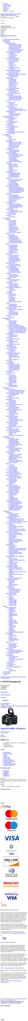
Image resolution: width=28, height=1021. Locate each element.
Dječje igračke (9, 665)
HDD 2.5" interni (13, 164)
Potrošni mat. (6, 436)
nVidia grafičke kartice (14, 151)
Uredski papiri (12, 535)
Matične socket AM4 (14, 146)
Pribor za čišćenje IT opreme (12, 472)
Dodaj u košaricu (4, 732)
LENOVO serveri (13, 104)
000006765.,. (6, 774)
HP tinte (11, 484)
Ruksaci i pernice (13, 545)
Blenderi (11, 612)
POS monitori (12, 297)
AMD (10, 137)
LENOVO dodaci (13, 54)
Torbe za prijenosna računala (12, 58)
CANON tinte (12, 481)
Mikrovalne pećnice (13, 623)
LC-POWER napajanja (14, 198)
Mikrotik (11, 342)
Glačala (11, 617)
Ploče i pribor (12, 588)
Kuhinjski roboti (13, 621)
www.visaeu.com (10, 968)
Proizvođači (6, 8)
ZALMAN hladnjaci (14, 160)
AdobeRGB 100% (5, 705)
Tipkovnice (8, 254)
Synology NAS (12, 350)
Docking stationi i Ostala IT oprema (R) (15, 131)
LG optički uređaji (13, 210)
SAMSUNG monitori (14, 229)
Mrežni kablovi (12, 458)
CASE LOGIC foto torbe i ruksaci (17, 390)
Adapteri (11, 453)
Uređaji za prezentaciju (14, 590)
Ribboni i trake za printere (12, 475)
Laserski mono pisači (14, 237)
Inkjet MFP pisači (13, 236)
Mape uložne (12, 581)
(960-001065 (6, 770)
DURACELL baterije (14, 439)
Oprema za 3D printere (11, 470)
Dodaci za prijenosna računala (13, 52)
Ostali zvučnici (12, 277)
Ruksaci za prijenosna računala (13, 70)
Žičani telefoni (12, 400)
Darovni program (13, 558)
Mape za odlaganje (13, 584)
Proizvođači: (3, 697)
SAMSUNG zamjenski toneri (16, 507)
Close (2, 735)
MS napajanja (12, 200)
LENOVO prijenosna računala (16, 49)
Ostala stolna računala (14, 88)
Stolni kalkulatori (13, 515)
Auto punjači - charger (14, 428)
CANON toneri (12, 494)
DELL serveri (12, 102)
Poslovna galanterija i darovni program (15, 556)
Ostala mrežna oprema (14, 344)
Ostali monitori (12, 230)
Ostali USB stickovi (13, 207)
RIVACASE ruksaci (13, 72)
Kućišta (8, 178)
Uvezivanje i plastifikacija (15, 589)
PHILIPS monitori (13, 228)
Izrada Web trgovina (17, 980)
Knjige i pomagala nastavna (15, 552)
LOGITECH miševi (13, 250)
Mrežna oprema (7, 318)
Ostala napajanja (13, 201)
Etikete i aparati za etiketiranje (16, 540)
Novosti (5, 7)
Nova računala (6, 41)
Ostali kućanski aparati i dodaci (16, 632)
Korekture (11, 572)
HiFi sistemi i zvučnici (14, 407)
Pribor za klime (12, 647)
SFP (10, 358)
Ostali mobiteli (12, 412)
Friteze (10, 616)
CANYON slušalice (13, 268)
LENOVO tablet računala (15, 95)
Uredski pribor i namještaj (12, 566)
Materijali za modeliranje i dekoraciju (17, 549)
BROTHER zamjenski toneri (15, 502)
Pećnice (11, 637)
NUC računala (12, 86)
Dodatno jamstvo (13, 57)
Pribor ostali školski (13, 551)
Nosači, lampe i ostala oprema (16, 419)
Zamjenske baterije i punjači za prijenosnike (16, 74)
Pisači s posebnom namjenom (16, 242)
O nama (5, 754)
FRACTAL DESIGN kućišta (15, 179)
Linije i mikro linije (13, 408)
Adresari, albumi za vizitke (15, 567)
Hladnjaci (11, 634)
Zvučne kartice (12, 214)
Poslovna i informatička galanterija (17, 560)
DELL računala (12, 81)
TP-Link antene (12, 322)
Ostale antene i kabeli (14, 324)
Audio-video (6, 387)
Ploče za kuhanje (13, 638)
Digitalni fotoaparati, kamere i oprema (14, 392)
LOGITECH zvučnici (14, 275)
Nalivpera (11, 597)
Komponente (6, 134)
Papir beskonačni (13, 536)
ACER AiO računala (14, 90)
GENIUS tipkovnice (14, 256)
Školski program (10, 544)
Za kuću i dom (12, 670)
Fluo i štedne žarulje (13, 656)
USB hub (8, 315)
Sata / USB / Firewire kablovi (16, 461)
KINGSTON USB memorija (15, 205)
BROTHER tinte (13, 480)
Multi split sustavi (13, 643)
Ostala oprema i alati (13, 359)
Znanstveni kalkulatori (14, 516)
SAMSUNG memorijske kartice (16, 189)
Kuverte (11, 524)
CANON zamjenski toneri (15, 503)
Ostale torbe (12, 68)
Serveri (8, 101)
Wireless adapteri (13, 385)
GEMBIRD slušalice (14, 269)
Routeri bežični (9, 363)
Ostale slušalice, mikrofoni (15, 272)
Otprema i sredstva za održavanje (13, 522)
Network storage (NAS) (11, 347)
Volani (10, 291)
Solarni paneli (12, 664)
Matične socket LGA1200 (15, 143)
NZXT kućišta (12, 182)
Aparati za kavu (12, 611)
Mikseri (11, 624)
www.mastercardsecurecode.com (17, 933)
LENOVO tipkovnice (14, 257)
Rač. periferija (6, 218)
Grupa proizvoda (4, 692)
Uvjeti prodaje (6, 757)
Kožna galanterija (13, 565)
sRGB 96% (12, 705)
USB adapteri (9, 383)
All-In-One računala (10, 89)
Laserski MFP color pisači (15, 241)
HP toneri (11, 495)
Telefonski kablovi (13, 462)
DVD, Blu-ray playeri (14, 398)
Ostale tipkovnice (13, 261)
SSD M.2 (11, 169)
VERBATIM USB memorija (15, 206)
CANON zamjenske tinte (15, 486)
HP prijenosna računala (14, 48)
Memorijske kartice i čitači (12, 185)
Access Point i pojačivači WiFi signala (15, 326)
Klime (7, 642)
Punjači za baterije (13, 445)
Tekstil (10, 557)
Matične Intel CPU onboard (15, 142)
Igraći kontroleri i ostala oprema (13, 287)
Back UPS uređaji (13, 311)
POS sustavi (12, 300)
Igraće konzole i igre (11, 403)
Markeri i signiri (12, 599)
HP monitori (12, 225)
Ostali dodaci (12, 56)
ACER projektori (13, 417)
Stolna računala (9, 77)
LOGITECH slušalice (14, 270)
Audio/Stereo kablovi (14, 455)
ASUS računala (12, 80)
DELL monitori (12, 224)
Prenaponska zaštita (13, 314)
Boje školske (12, 547)
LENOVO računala (13, 83)
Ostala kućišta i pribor (14, 184)
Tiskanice (11, 543)
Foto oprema (12, 395)
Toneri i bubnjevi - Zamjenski (13, 500)
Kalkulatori (8, 512)
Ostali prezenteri (13, 281)
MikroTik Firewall (13, 335)
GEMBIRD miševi (13, 246)
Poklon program (13, 563)
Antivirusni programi (14, 115)
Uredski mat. (6, 511)
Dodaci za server (10, 106)
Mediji (7, 463)
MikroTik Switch (13, 377)
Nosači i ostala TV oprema (15, 426)
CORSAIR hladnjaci (14, 153)
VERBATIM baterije (14, 443)
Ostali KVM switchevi (14, 338)
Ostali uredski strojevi (11, 517)
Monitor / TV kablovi (14, 459)
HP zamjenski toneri (13, 504)
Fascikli (11, 583)
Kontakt (5, 10)
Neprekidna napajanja (11, 308)
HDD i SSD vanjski (13, 166)
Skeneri (8, 302)
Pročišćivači (12, 610)
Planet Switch (12, 378)
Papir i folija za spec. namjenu (16, 534)
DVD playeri (9, 396)
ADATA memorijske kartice (15, 187)
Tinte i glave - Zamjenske (12, 485)
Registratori (11, 580)
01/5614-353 (14, 13)
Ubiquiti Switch (12, 380)
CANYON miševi (13, 245)
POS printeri (12, 299)
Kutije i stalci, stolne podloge (15, 574)
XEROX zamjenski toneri (15, 508)
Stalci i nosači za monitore (15, 232)
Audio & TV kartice (11, 212)
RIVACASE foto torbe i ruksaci (16, 391)
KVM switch (9, 337)
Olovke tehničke (13, 601)
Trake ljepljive (12, 525)
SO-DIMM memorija (14, 175)
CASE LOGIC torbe (14, 59)
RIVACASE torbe (13, 61)
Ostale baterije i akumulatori (15, 444)
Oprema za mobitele (13, 413)
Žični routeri (12, 372)
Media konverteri (13, 355)
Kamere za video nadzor (14, 431)
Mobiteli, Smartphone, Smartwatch (14, 409)
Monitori (8, 219)
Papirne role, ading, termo (15, 539)
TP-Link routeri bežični (14, 368)
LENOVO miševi (13, 248)
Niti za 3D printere (13, 471)
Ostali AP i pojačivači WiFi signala (17, 332)
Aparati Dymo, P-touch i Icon (16, 520)
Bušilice (11, 570)
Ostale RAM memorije (14, 176)
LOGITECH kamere (14, 284)
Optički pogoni (9, 209)
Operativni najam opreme (9, 761)
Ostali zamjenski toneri (14, 509)
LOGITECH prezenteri (14, 279)
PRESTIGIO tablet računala (15, 97)
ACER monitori (12, 220)
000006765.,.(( (6, 775)
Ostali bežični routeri (14, 369)
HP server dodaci (13, 107)
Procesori (8, 135)
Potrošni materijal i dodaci (15, 301)
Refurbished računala (8, 116)
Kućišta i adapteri (13, 170)
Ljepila (10, 575)
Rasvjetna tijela (9, 655)
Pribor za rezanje (13, 527)
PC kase (11, 296)
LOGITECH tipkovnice (14, 259)
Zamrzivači (11, 641)
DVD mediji (12, 466)
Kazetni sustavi (12, 644)
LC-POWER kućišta (14, 180)
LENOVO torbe (13, 65)
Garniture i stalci (13, 605)
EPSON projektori (13, 418)
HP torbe (11, 63)
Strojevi (11, 653)
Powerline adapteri (13, 341)
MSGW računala (13, 85)
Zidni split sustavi (13, 646)
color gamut (17, 705)
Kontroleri (8, 215)
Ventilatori (11, 629)
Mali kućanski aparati (11, 607)
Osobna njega (12, 630)
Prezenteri (8, 278)
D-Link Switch (12, 376)
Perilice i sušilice (13, 635)
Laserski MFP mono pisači (15, 239)
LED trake (11, 660)
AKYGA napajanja (13, 194)
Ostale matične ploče (14, 147)
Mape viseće (12, 585)
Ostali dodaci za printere (14, 450)
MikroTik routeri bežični (14, 365)
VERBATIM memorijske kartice (16, 191)
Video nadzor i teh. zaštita (12, 430)
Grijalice (11, 619)
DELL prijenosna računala (15, 47)
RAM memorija (9, 171)
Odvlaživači (12, 608)
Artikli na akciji (6, 4)
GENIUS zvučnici (13, 274)
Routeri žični (9, 371)
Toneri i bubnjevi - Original (12, 491)
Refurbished (12, 119)
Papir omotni (12, 538)
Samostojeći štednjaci (14, 639)
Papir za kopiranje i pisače (15, 533)
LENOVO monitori (13, 227)
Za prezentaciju (9, 587)
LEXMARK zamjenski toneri (16, 506)
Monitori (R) (9, 124)
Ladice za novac (13, 295)
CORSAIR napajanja (14, 196)
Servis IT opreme (7, 762)
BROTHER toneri (13, 493)
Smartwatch (12, 414)
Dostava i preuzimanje (8, 760)
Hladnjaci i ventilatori (11, 152)
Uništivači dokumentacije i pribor (16, 518)
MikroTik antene (13, 320)
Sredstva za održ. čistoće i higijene (17, 529)
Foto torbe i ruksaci (10, 389)
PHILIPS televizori (13, 423)
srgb (21, 705)
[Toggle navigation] (1, 1)
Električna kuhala (13, 615)
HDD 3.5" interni (13, 165)
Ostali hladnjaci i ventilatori (15, 161)
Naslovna (5, 3)
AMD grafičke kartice (14, 149)
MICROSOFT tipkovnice (15, 260)
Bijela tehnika (9, 633)
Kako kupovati (6, 752)
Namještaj (11, 576)
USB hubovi (12, 317)
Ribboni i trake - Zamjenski (15, 477)
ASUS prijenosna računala (15, 45)
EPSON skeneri (12, 305)
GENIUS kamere (13, 283)
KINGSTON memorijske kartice (16, 188)
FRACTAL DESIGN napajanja (16, 197)
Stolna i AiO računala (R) (12, 121)
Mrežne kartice (9, 345)
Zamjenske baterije (13, 75)
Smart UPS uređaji (13, 313)
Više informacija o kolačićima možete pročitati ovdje (12, 1001)
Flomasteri (11, 598)
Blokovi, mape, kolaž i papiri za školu (17, 548)
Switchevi (8, 373)
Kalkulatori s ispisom (14, 513)
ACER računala (12, 79)
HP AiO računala (13, 92)
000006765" (6, 773)
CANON (5, 700)
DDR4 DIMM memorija (14, 174)
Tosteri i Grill (12, 626)
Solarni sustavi (9, 662)
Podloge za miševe (13, 252)
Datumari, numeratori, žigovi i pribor (17, 571)
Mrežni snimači (12, 432)
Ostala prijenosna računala (15, 50)
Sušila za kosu (12, 625)
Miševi (7, 243)
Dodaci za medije (13, 468)
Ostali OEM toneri (13, 499)
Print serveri (9, 360)
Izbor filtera (3, 687)
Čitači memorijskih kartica (15, 192)
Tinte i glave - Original (11, 479)
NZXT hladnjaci (13, 157)
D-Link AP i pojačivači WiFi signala (17, 327)
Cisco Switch (12, 374)
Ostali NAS (12, 351)
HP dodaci (11, 53)
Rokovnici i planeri (13, 562)
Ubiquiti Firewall (13, 336)
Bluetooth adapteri (13, 386)
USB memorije (9, 202)
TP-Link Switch (13, 381)
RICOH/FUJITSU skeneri (15, 306)
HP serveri (11, 103)
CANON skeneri (13, 304)
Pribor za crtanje (13, 603)
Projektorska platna (13, 421)
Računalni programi (10, 111)
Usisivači (11, 628)
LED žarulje (12, 661)
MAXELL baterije (13, 440)
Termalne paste (12, 139)
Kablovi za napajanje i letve (15, 457)
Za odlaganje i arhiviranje (12, 579)
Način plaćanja (6, 758)
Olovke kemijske (13, 594)
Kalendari (11, 561)
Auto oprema (9, 427)
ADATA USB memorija (14, 203)
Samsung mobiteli (13, 410)
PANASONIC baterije (14, 441)
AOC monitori (12, 221)
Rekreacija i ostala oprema (15, 650)
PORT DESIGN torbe (14, 67)
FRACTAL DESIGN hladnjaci (16, 155)
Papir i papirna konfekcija (12, 531)
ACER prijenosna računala (15, 44)
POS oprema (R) (10, 129)
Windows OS (12, 112)
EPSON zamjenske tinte (14, 488)
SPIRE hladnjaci (13, 158)
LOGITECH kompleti (14, 264)
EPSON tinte (12, 482)
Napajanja (8, 193)
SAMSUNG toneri (13, 498)
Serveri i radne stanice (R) (12, 126)
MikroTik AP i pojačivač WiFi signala (17, 328)
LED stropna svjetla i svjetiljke (16, 659)
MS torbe (11, 66)
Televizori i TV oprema (11, 422)
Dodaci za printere (10, 446)
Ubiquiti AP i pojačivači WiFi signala (17, 331)
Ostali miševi (12, 251)
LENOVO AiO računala (14, 93)
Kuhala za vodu (12, 620)
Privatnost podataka (7, 753)
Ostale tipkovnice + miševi (15, 265)
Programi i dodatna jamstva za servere (17, 110)
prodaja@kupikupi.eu (5, 13)
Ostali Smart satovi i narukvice (16, 651)
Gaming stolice (12, 290)
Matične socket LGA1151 (15, 144)
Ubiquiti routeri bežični (14, 367)
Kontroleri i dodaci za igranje (15, 404)
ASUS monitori (12, 223)
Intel (10, 138)
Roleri (10, 596)
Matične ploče (9, 140)
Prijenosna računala (10, 43)
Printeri (8, 233)
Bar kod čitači (12, 293)
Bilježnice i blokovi (13, 542)
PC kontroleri (12, 216)
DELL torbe (12, 62)
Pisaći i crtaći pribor (10, 593)
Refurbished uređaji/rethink (9, 763)
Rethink (11, 120)
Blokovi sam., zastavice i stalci (16, 569)
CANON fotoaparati (14, 394)
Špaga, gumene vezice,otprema (16, 526)
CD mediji (11, 464)
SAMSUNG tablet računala (15, 98)
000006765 (6, 772)
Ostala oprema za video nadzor (16, 435)
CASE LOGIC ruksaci (14, 71)
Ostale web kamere (13, 286)
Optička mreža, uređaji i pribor (13, 353)
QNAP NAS (12, 349)
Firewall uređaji (9, 333)
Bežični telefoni (12, 401)
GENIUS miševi (13, 247)
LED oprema (12, 657)
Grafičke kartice (10, 148)
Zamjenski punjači (13, 76)
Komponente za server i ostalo (16, 108)
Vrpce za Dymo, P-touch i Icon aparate (18, 521)
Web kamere (9, 282)
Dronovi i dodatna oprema (15, 666)
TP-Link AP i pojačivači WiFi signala (17, 329)
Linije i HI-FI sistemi (11, 405)
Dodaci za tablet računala (15, 99)
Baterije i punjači (10, 437)
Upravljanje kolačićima (8, 765)
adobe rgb (25, 705)
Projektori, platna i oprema (12, 416)
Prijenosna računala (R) (11, 117)
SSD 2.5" (11, 167)
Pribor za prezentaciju (14, 592)
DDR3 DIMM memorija (14, 173)
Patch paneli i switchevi (14, 356)
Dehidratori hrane (13, 614)
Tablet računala (9, 94)
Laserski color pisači (13, 238)
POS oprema (9, 292)
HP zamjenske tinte (13, 489)
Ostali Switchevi (13, 382)
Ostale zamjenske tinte (14, 490)
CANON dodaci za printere (15, 448)
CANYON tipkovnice (14, 255)
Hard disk (8, 162)
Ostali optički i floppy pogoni (15, 211)
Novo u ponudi (6, 6)
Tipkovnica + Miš (10, 263)
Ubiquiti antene (12, 323)
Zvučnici (8, 273)
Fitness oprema (9, 648)
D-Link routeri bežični (14, 364)
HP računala (12, 84)
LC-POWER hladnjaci (14, 156)
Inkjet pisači (12, 234)
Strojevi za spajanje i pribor (15, 578)
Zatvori (2, 803)
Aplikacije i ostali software (15, 113)
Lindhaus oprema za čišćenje (12, 652)
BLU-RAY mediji (13, 467)
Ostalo (4, 606)
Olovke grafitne (12, 602)
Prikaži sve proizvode (5, 26)
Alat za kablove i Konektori (15, 454)
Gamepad (11, 288)
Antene (8, 319)
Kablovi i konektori (13, 354)
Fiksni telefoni (9, 399)
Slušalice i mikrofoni (11, 266)
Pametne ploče (12, 425)
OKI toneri (11, 497)
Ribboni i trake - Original (15, 476)
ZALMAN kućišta (13, 183)
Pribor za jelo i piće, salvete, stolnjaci (17, 530)
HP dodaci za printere (14, 449)
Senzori (11, 434)
